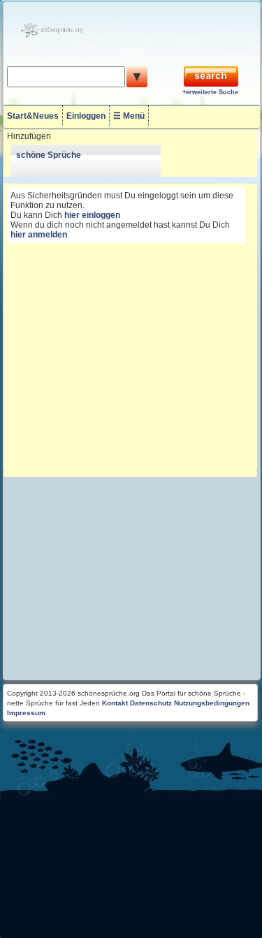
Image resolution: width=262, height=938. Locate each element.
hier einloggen (92, 215)
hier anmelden (38, 235)
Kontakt (115, 703)
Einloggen (85, 116)
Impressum (26, 713)
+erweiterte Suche (210, 92)
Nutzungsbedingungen (211, 703)
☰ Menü (129, 116)
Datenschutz (151, 703)
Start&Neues (33, 116)
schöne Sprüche (48, 155)
